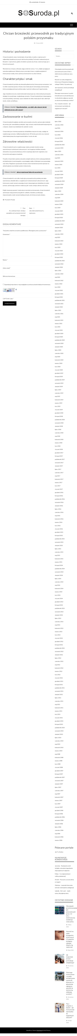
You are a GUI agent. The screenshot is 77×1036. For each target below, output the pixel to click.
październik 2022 (60, 260)
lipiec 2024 (58, 191)
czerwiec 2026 (59, 125)
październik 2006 (60, 817)
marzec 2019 (58, 403)
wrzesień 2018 (59, 423)
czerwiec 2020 (59, 353)
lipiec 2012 (58, 658)
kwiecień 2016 (59, 519)
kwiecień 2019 (59, 400)
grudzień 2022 (59, 254)
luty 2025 (57, 168)
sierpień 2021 (59, 307)
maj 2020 (57, 356)
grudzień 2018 (59, 413)
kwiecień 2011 (59, 708)
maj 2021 (57, 317)
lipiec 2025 (58, 151)
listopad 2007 (59, 774)
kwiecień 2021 (59, 320)
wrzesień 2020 (59, 343)
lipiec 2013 (58, 618)
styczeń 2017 (59, 489)
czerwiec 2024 (59, 194)
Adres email (7, 268)
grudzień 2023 (59, 214)
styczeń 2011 (59, 717)
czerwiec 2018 (59, 433)
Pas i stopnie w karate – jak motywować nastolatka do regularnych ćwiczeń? (63, 106)
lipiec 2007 (58, 787)
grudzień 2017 (59, 453)
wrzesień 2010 (59, 731)
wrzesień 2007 (59, 780)
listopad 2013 (59, 605)
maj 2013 (57, 625)
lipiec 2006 (58, 827)
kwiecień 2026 (59, 131)
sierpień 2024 (59, 188)
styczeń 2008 (59, 767)
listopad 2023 (59, 217)
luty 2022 (57, 287)
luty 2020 (57, 366)
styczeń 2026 (59, 138)
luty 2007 (57, 804)
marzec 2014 (58, 592)
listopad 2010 (59, 724)
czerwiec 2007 (59, 790)
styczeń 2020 (59, 370)
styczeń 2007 (59, 807)
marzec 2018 (58, 443)
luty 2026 (57, 135)
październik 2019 (60, 380)
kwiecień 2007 (59, 797)
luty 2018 (57, 446)
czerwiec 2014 (59, 582)
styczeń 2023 (59, 250)
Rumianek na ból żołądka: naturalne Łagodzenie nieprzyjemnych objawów (64, 868)
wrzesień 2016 (59, 502)
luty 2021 (57, 327)
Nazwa (5, 260)
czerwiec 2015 (59, 552)
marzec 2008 (58, 761)
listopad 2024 (59, 178)
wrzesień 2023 (59, 224)
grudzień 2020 (59, 333)
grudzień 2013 (59, 602)
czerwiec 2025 (59, 154)
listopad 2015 (59, 535)
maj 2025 (57, 158)
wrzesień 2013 (59, 612)
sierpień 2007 (59, 784)
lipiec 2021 (58, 310)
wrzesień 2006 (59, 820)
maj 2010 (57, 744)
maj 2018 (57, 436)
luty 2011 (57, 714)
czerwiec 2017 (59, 472)
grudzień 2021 (59, 294)
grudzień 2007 (59, 770)
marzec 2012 (58, 671)
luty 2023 (57, 247)
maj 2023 (57, 237)
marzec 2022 (58, 284)
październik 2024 (60, 181)
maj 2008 (57, 754)
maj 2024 (57, 197)
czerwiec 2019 (59, 393)
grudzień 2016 (59, 492)
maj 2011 (57, 704)
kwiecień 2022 (59, 280)
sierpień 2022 (59, 267)
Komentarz (6, 234)
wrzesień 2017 (59, 462)
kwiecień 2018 (59, 439)
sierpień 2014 (59, 575)
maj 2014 (57, 585)
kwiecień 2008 (59, 757)
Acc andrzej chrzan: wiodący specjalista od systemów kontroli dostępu (15, 211)
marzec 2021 (58, 323)
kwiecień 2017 (59, 479)
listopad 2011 (59, 684)
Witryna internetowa (9, 276)
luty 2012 (57, 674)
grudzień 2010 (59, 721)
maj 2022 (57, 277)
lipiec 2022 (58, 270)
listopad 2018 (59, 416)
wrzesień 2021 (59, 303)
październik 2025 (60, 144)
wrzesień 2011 (59, 691)
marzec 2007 (58, 800)
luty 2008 (57, 764)
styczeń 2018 (59, 449)
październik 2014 (60, 568)
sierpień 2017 (59, 466)
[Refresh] (16, 289)
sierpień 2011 (59, 694)
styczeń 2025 (59, 171)
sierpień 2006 (59, 823)
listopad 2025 (59, 141)
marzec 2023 (58, 244)
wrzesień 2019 (59, 383)
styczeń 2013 (59, 638)
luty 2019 (57, 406)
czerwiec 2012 (59, 661)
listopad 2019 (59, 376)
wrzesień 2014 (59, 572)
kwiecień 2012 (59, 668)
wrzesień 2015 (59, 542)
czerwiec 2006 (59, 830)
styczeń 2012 (59, 678)
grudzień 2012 (59, 641)
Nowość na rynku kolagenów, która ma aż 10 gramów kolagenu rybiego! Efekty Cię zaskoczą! (64, 82)
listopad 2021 (59, 297)
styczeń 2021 (59, 330)
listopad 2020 (59, 337)
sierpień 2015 (59, 545)
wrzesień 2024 (59, 184)
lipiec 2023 (58, 231)
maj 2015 (57, 555)
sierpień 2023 (59, 227)
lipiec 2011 (58, 698)
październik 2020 (60, 340)
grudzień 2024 (59, 174)
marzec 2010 (58, 751)
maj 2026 (57, 128)
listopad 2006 (59, 814)
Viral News (39, 1030)
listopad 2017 (59, 456)
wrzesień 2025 (59, 148)
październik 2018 (60, 419)
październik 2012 (60, 648)
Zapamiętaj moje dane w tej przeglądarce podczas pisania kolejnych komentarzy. (27, 284)
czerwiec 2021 (59, 313)
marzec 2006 (58, 840)
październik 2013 (60, 608)
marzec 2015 (58, 562)
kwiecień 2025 (59, 161)
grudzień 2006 (59, 810)
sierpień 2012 (59, 655)
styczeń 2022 (59, 290)
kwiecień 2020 (59, 360)
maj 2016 (57, 515)
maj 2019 (57, 396)
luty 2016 (57, 525)
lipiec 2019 (58, 390)
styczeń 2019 (59, 409)
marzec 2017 (58, 482)
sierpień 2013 (59, 615)
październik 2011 (60, 688)
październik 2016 (60, 499)
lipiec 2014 (58, 578)
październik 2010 (60, 727)
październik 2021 (60, 300)
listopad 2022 (59, 257)
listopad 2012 (59, 645)
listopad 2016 (59, 496)
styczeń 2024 (59, 211)
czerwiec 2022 (59, 274)
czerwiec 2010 (59, 741)
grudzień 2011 (59, 681)
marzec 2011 (58, 711)
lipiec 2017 (58, 469)
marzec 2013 (58, 631)
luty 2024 (57, 207)
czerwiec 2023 (59, 234)
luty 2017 (57, 486)
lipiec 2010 (58, 737)
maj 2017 (57, 476)
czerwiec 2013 (59, 621)
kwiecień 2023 (59, 241)
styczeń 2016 (59, 529)
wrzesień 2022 (59, 264)
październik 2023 (60, 221)
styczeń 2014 (59, 598)
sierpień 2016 (59, 506)
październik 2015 (60, 539)
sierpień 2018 (59, 426)
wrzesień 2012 (59, 651)
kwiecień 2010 (59, 747)
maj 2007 (57, 794)
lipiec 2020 (58, 350)
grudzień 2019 (59, 373)
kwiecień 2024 (59, 201)
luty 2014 (57, 595)
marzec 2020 (58, 363)
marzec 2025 (58, 164)
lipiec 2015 (58, 549)
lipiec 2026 (58, 121)
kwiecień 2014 (59, 588)
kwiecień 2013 (59, 628)
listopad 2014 (59, 565)
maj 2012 (57, 665)
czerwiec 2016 (59, 512)
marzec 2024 (58, 204)
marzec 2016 (58, 522)
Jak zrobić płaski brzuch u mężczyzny (36, 210)
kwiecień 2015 (59, 559)
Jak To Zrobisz (59, 852)
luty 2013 (57, 635)
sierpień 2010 (59, 734)
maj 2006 (57, 833)
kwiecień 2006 (59, 837)
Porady (13, 199)
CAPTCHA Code (8, 298)
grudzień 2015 (59, 532)
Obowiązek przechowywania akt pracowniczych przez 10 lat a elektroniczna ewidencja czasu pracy (71, 914)
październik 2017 (60, 459)
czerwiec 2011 (59, 701)
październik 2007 (60, 777)
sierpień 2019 (59, 386)
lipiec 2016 (58, 509)
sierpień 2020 (59, 347)
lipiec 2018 (58, 429)
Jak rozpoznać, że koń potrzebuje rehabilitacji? (70, 959)
